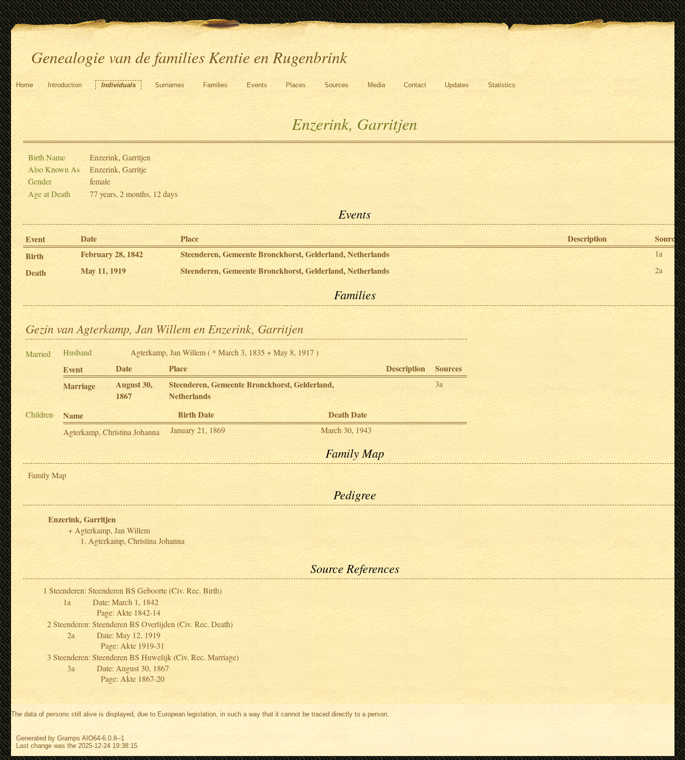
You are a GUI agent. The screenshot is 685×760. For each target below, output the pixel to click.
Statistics (502, 85)
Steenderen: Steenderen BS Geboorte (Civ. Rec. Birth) (135, 590)
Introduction (65, 85)
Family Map (47, 475)
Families (215, 85)
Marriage (79, 386)
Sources (336, 85)
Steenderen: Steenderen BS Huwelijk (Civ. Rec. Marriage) (146, 657)
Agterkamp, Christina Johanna (111, 432)
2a (658, 270)
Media (376, 85)
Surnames (170, 85)
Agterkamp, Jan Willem (168, 352)
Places (296, 85)
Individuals (118, 85)
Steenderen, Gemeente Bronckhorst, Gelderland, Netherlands (285, 254)
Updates (457, 85)
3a (439, 383)
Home (24, 85)
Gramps (68, 738)
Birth (35, 256)
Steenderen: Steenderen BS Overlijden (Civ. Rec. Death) (143, 624)
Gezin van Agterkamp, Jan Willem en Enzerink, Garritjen (164, 328)
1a (658, 253)
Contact (415, 85)
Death (36, 272)
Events (257, 85)
